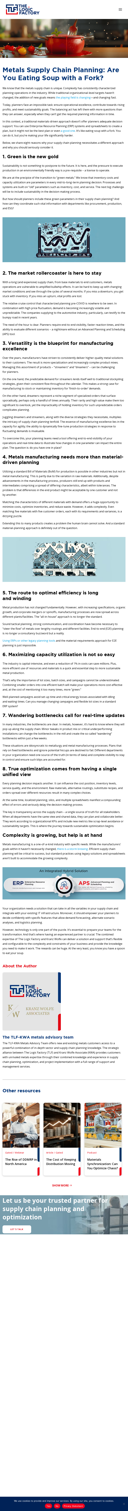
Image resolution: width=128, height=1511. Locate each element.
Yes (48, 1506)
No (57, 1506)
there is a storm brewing (72, 849)
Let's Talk (16, 1229)
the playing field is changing (73, 97)
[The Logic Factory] (23, 9)
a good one (68, 131)
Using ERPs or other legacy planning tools (28, 640)
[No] (124, 1504)
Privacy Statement (73, 1506)
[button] (120, 9)
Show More (60, 1185)
